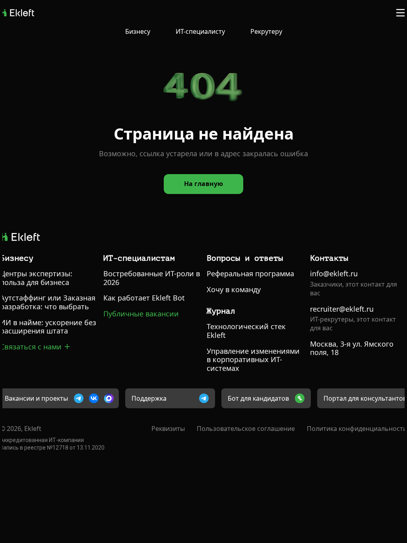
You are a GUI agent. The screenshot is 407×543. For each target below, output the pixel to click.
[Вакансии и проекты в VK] (93, 398)
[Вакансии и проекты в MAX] (108, 398)
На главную (203, 183)
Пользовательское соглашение (246, 428)
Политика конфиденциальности (357, 428)
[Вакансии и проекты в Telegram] (78, 398)
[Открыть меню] (400, 12)
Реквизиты (168, 428)
